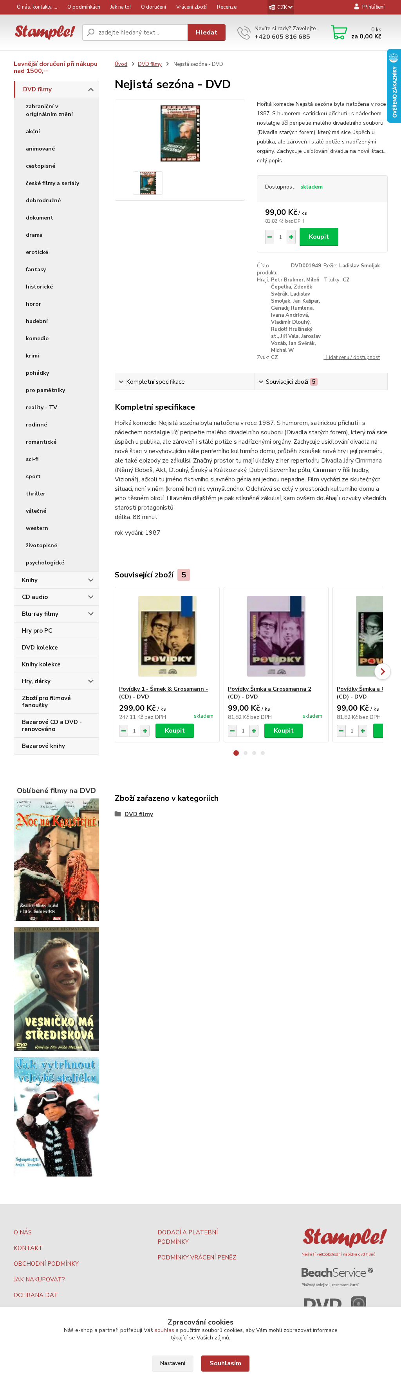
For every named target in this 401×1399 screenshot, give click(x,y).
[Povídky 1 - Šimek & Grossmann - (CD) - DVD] (167, 636)
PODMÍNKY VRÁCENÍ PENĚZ (196, 1257)
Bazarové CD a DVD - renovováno (52, 725)
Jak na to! (120, 7)
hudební (37, 321)
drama (34, 235)
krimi (32, 355)
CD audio (35, 597)
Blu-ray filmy (40, 614)
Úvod (121, 64)
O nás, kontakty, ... (37, 7)
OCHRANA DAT (36, 1295)
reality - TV (41, 407)
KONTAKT (28, 1248)
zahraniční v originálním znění (49, 110)
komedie (37, 338)
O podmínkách (83, 7)
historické (39, 286)
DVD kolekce (40, 647)
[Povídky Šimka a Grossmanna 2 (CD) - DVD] (276, 636)
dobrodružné (43, 200)
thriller (35, 493)
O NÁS (23, 1232)
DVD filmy (37, 89)
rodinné (36, 424)
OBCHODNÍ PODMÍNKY (46, 1264)
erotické (37, 252)
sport (33, 476)
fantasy (36, 269)
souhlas (164, 1330)
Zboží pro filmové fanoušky (46, 701)
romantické (41, 442)
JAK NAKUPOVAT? (39, 1279)
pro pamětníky (45, 390)
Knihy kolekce (41, 664)
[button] (236, 753)
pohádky (37, 373)
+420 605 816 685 (282, 37)
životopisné (41, 545)
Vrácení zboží (191, 7)
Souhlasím (225, 1363)
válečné (36, 511)
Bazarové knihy (43, 746)
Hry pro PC (37, 631)
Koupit (319, 236)
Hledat (206, 32)
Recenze (227, 7)
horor (33, 304)
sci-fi (32, 459)
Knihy (30, 580)
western (37, 528)
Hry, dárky (36, 681)
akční (33, 131)
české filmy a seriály (52, 183)
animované (40, 148)
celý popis (269, 160)
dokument (39, 217)
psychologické (45, 562)
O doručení (153, 7)
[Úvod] (45, 32)
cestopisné (40, 166)
